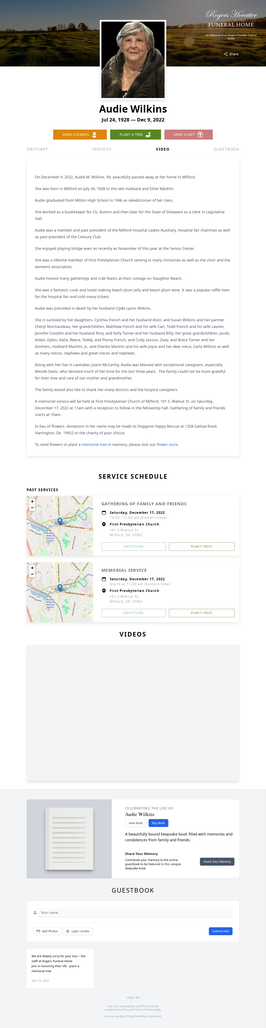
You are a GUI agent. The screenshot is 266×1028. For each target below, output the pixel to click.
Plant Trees (201, 546)
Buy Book (158, 823)
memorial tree (94, 444)
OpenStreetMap (137, 1016)
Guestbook (226, 149)
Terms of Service (144, 1009)
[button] (60, 521)
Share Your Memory (217, 862)
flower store (167, 444)
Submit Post (220, 931)
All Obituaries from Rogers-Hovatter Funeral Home (231, 37)
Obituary (37, 149)
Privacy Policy (121, 1009)
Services (102, 149)
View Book (136, 823)
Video (162, 149)
